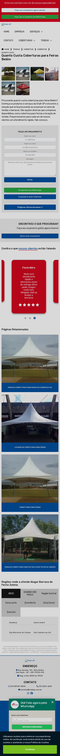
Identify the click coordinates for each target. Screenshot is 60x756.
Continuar (30, 749)
